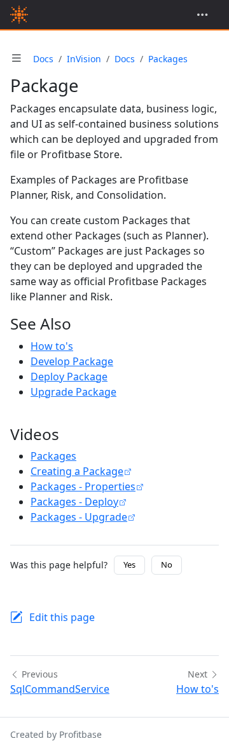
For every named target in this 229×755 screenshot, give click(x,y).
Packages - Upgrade (79, 517)
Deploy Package (69, 377)
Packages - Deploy (74, 502)
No (166, 564)
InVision (84, 59)
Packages (168, 59)
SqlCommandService (59, 689)
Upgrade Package (73, 392)
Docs (43, 59)
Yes (129, 564)
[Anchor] (82, 323)
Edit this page (62, 617)
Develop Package (72, 361)
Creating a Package (77, 471)
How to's (52, 346)
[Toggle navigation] (202, 14)
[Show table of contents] (16, 58)
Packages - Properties (83, 486)
